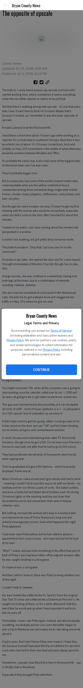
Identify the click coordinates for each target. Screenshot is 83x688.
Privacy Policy (15, 340)
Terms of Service (61, 330)
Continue (41, 369)
